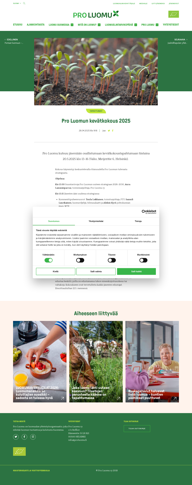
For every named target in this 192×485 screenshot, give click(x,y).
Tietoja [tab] (138, 221)
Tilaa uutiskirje (136, 429)
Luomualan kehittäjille (124, 3)
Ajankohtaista (35, 24)
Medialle (143, 3)
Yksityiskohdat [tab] (96, 221)
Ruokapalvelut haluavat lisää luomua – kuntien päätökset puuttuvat (146, 394)
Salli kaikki (136, 271)
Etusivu (17, 24)
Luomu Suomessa (59, 24)
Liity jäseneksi (158, 3)
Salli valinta (96, 271)
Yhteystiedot (171, 24)
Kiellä (55, 271)
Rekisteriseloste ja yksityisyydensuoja (31, 471)
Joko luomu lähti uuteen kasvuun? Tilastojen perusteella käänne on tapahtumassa (90, 393)
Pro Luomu (147, 24)
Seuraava (179, 39)
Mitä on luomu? (87, 24)
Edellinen (12, 39)
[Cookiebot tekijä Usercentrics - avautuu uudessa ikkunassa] (144, 212)
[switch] (80, 260)
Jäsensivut (174, 3)
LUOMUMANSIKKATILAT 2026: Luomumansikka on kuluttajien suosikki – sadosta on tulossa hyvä (37, 393)
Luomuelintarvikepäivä (119, 24)
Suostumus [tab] (54, 221)
